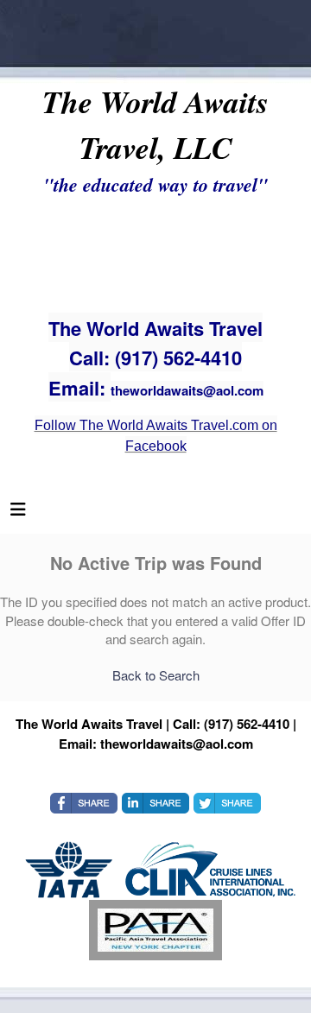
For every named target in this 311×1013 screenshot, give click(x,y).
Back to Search (156, 675)
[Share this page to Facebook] (83, 803)
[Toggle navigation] (18, 513)
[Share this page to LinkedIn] (155, 803)
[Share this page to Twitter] (227, 803)
